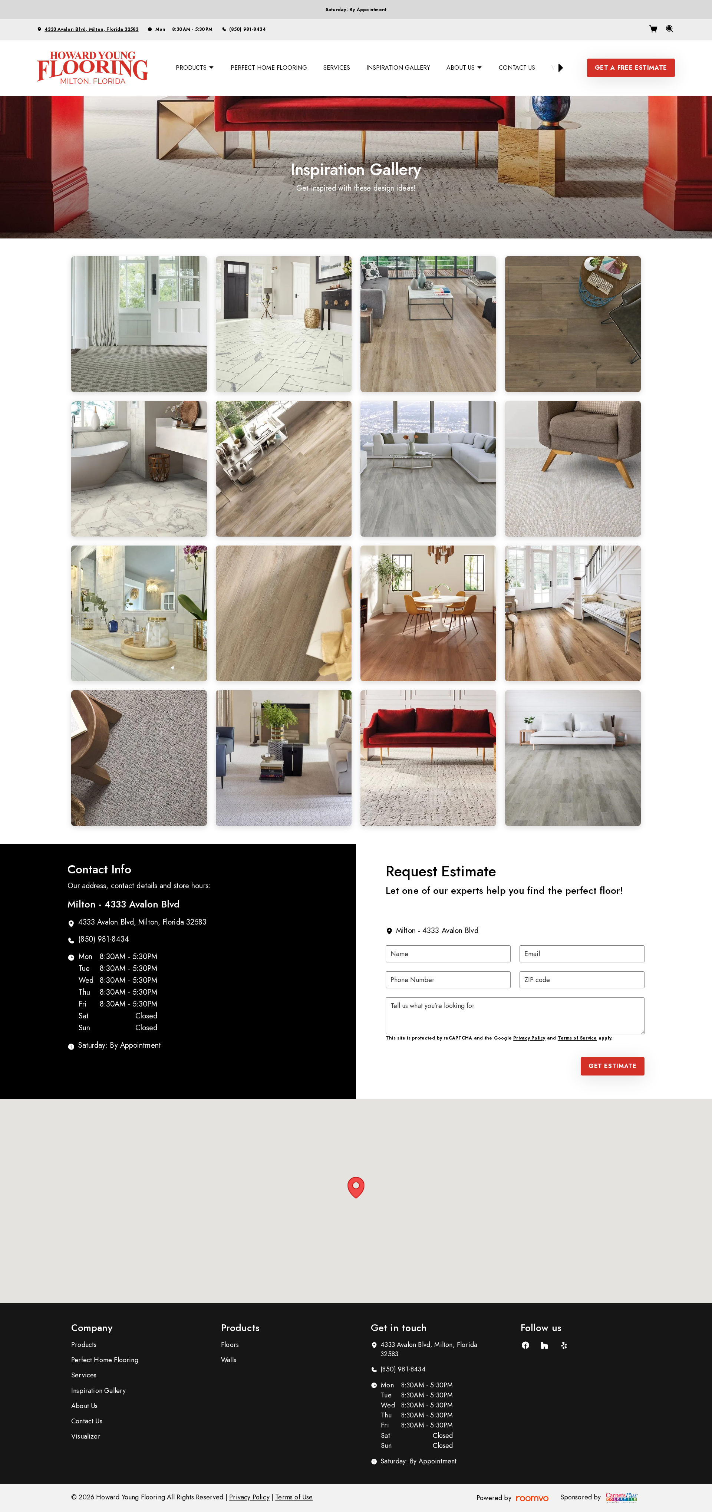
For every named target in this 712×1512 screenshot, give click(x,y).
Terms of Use (294, 1497)
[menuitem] (195, 68)
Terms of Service (577, 1038)
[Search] (670, 30)
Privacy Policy (529, 1038)
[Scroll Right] (557, 68)
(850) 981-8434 (247, 29)
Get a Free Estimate (631, 67)
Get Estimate (613, 1066)
